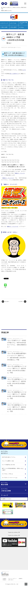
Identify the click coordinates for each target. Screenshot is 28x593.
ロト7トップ (5, 23)
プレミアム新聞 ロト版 (8, 460)
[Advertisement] (14, 316)
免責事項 (20, 578)
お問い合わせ (10, 579)
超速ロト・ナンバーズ (8, 178)
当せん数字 (14, 27)
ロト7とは (13, 23)
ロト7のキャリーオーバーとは (9, 477)
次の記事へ (21, 301)
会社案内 (4, 578)
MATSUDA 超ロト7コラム (8, 457)
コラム (22, 27)
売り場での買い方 (23, 23)
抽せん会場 (4, 27)
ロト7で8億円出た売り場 (8, 464)
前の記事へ (6, 301)
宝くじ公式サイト (14, 73)
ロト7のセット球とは (7, 473)
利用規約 (4, 579)
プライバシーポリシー (12, 578)
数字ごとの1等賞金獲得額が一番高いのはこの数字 (13, 469)
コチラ (24, 69)
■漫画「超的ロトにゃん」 (6, 10)
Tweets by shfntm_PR (14, 532)
